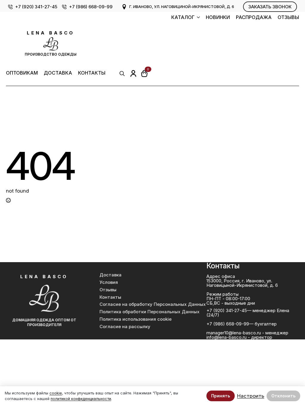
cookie (55, 393)
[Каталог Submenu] (197, 18)
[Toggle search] (122, 73)
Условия (108, 282)
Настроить (250, 396)
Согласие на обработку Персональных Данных (147, 304)
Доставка (58, 73)
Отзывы (288, 17)
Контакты (91, 73)
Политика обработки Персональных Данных (147, 311)
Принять (220, 395)
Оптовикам (22, 73)
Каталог (182, 17)
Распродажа (254, 17)
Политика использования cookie (135, 319)
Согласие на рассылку (124, 326)
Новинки (218, 17)
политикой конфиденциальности (81, 398)
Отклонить (283, 395)
